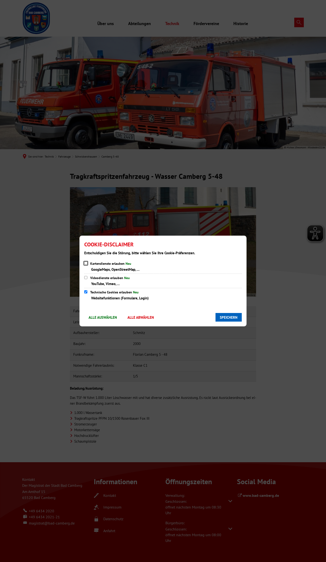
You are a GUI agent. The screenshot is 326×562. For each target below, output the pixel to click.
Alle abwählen (140, 317)
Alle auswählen (103, 317)
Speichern (228, 317)
